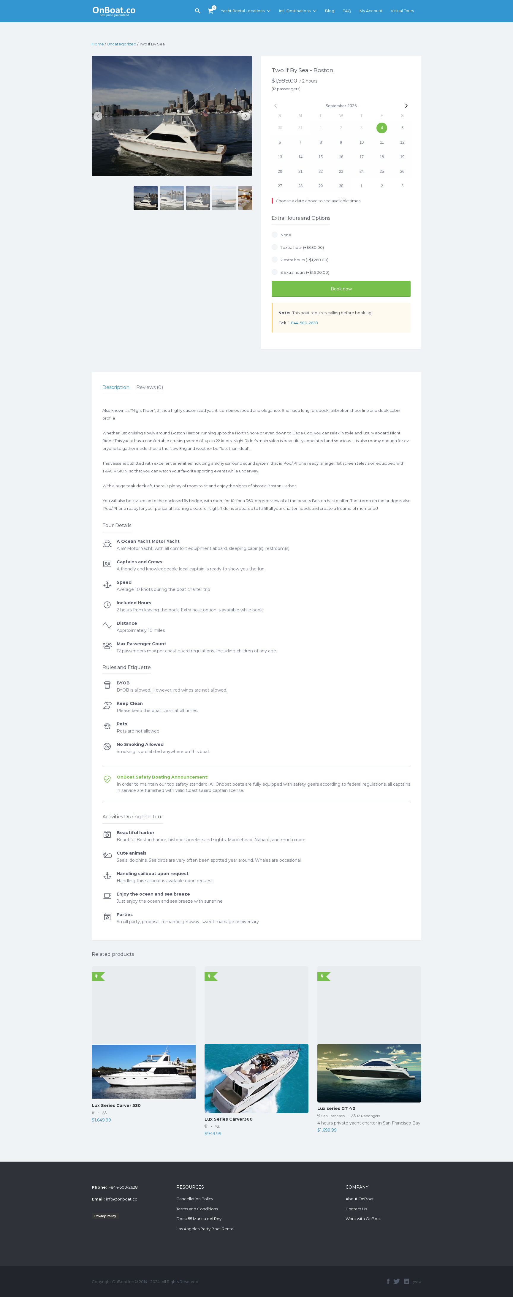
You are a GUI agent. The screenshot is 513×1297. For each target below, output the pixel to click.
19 (402, 157)
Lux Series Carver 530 (116, 1105)
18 (382, 157)
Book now (341, 289)
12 (402, 142)
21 (300, 171)
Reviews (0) (149, 387)
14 (300, 157)
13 (280, 157)
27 (280, 186)
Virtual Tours (402, 10)
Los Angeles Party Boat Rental (205, 1228)
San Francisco (333, 1115)
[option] (172, 116)
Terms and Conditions (197, 1208)
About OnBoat (360, 1198)
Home (98, 44)
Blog (329, 10)
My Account (371, 10)
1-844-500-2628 (303, 322)
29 (321, 186)
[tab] (115, 387)
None (285, 234)
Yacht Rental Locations (243, 10)
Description (115, 387)
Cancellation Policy (194, 1198)
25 (382, 171)
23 (341, 171)
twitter (396, 1281)
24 (362, 171)
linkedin (406, 1281)
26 (402, 171)
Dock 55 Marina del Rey (198, 1218)
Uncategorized (121, 44)
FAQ (347, 10)
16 (341, 157)
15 (321, 157)
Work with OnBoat (363, 1218)
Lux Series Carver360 (229, 1119)
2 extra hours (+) (303, 259)
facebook (388, 1281)
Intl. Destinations (295, 10)
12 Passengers (368, 1115)
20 (280, 171)
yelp (417, 1281)
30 (341, 186)
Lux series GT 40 (336, 1108)
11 (382, 142)
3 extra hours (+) (304, 272)
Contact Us (356, 1208)
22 (321, 171)
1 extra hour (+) (301, 247)
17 (362, 157)
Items (210, 11)
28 (300, 186)
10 (362, 142)
